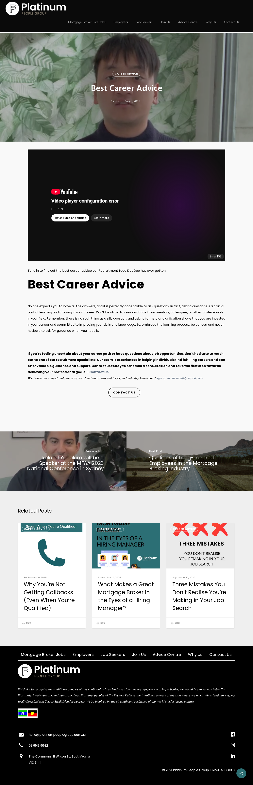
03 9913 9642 (38, 745)
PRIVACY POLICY (222, 770)
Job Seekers (144, 22)
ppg (117, 101)
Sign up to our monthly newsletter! (179, 378)
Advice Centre (188, 22)
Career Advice (126, 73)
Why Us (211, 22)
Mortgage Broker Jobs (43, 654)
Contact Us (231, 22)
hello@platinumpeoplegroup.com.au (57, 734)
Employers (120, 22)
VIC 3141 (35, 762)
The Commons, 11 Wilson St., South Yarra (59, 756)
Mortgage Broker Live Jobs (87, 22)
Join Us (165, 22)
